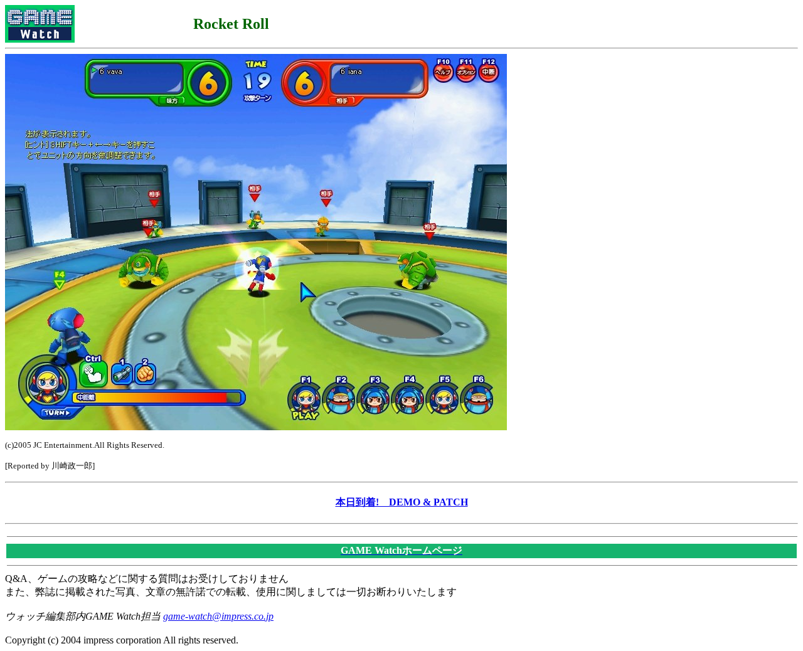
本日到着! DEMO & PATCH (402, 502)
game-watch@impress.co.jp (218, 616)
